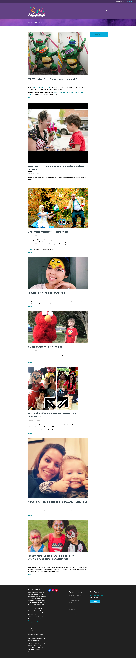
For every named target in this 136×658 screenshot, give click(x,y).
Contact (101, 11)
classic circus (74, 611)
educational (74, 607)
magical (73, 609)
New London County (37, 22)
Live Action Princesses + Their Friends (48, 231)
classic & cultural (75, 598)
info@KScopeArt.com (97, 595)
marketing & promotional (77, 614)
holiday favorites (75, 600)
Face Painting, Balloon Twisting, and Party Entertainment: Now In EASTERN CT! (51, 557)
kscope (37, 83)
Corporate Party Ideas (77, 11)
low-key (73, 602)
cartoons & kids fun (76, 595)
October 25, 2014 (32, 563)
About (94, 11)
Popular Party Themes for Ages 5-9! (47, 292)
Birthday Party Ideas (61, 11)
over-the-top (74, 605)
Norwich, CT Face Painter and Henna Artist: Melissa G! (57, 501)
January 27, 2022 (31, 83)
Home (29, 22)
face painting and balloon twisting (42, 87)
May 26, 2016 (31, 506)
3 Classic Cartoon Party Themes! (45, 346)
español (129, 1)
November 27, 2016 (32, 235)
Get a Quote (97, 34)
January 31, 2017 (31, 173)
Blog (87, 11)
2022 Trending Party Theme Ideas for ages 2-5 (52, 78)
